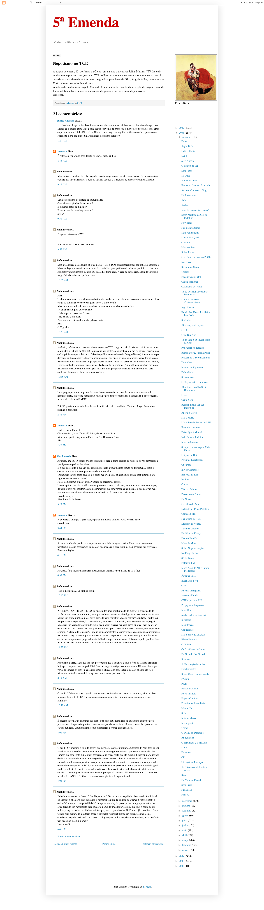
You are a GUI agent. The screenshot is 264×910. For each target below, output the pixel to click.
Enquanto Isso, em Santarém (195, 185)
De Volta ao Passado (191, 780)
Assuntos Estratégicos (192, 459)
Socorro (185, 659)
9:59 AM (62, 249)
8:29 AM (62, 140)
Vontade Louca (189, 180)
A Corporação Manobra (193, 664)
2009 (182, 127)
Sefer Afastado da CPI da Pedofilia (194, 216)
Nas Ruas (186, 262)
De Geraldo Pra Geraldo (193, 654)
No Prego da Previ (190, 553)
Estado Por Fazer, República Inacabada (195, 313)
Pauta (184, 683)
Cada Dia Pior (188, 335)
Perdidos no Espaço (191, 533)
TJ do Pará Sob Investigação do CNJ (195, 341)
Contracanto (187, 629)
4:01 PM (61, 732)
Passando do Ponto (190, 494)
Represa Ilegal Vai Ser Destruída (192, 406)
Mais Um (186, 610)
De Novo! (186, 499)
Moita (184, 747)
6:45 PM (61, 829)
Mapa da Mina (188, 543)
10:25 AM (62, 376)
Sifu (183, 713)
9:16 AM (62, 184)
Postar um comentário (68, 836)
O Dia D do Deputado (192, 732)
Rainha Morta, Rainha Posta (195, 352)
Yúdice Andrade (65, 120)
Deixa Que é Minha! (191, 432)
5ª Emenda (86, 21)
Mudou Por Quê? (190, 237)
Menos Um (187, 708)
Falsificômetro (188, 669)
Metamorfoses (188, 247)
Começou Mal (188, 513)
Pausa (184, 141)
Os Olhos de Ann (190, 504)
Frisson (185, 678)
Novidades (186, 222)
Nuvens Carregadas (191, 590)
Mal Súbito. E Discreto (193, 634)
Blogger (147, 886)
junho (185, 825)
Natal (184, 156)
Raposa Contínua (189, 698)
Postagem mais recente (65, 843)
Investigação (187, 723)
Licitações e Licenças (192, 762)
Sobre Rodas (187, 252)
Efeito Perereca (189, 639)
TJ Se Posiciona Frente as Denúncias (194, 293)
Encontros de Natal (191, 276)
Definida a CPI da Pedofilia (195, 509)
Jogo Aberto (187, 161)
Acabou (185, 205)
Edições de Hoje (189, 455)
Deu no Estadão (189, 538)
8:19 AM (62, 678)
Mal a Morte (187, 417)
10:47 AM (62, 705)
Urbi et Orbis (188, 151)
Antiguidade (187, 737)
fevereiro (187, 845)
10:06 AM (62, 280)
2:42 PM (61, 414)
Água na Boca (188, 575)
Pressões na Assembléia (193, 703)
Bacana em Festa (189, 580)
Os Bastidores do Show (193, 649)
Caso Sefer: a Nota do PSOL (196, 257)
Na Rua (185, 479)
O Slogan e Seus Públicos (194, 382)
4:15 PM (61, 555)
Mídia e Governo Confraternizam (190, 301)
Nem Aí (185, 794)
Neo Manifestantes (190, 227)
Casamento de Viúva (191, 286)
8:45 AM (62, 160)
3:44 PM (61, 528)
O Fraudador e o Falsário (194, 742)
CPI (183, 757)
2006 (182, 861)
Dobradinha (187, 372)
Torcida (185, 271)
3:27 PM (61, 504)
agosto (185, 815)
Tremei (185, 728)
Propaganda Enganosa (192, 605)
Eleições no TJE (189, 474)
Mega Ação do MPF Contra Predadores (195, 569)
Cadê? (184, 585)
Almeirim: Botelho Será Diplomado (193, 388)
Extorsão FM (188, 562)
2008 (182, 132)
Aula (183, 200)
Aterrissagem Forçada (192, 325)
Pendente (186, 752)
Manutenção (187, 625)
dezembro (187, 137)
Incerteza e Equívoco (192, 367)
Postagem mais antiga (152, 843)
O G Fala (186, 644)
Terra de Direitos (190, 528)
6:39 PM (61, 575)
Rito (183, 775)
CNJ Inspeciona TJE (191, 600)
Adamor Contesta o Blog (194, 190)
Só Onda (185, 175)
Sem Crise (186, 784)
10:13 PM (62, 595)
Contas (184, 484)
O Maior (185, 242)
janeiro (186, 850)
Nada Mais (186, 789)
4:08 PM (61, 780)
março (185, 840)
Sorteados (186, 320)
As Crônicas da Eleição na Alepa (194, 768)
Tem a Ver (186, 362)
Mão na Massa (188, 718)
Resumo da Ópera (190, 267)
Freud (184, 395)
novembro (187, 800)
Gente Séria (187, 399)
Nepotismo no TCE (191, 518)
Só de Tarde (187, 558)
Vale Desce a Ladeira (192, 437)
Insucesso (186, 619)
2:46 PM (61, 445)
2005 (182, 866)
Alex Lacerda (64, 456)
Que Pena (186, 464)
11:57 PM (62, 647)
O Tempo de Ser (189, 165)
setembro (187, 810)
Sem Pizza (186, 170)
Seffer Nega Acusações (192, 548)
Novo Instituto (188, 693)
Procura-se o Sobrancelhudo (195, 357)
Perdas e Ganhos (189, 688)
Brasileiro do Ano (190, 427)
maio (185, 830)
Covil (184, 330)
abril (184, 835)
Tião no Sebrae (189, 489)
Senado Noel (187, 377)
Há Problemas (188, 195)
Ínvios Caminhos (189, 469)
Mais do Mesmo (189, 442)
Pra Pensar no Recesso (192, 347)
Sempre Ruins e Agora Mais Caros (195, 448)
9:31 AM (62, 218)
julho (185, 820)
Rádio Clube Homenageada (195, 674)
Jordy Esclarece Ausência (194, 615)
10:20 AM (62, 332)
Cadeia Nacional (189, 281)
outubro (186, 805)
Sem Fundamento (190, 232)
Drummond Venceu (191, 523)
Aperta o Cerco (189, 412)
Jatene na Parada (189, 595)
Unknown (62, 151)
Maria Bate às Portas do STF (196, 422)
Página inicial (109, 843)
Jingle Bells (187, 146)
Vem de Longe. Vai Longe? (195, 210)
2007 (182, 856)
